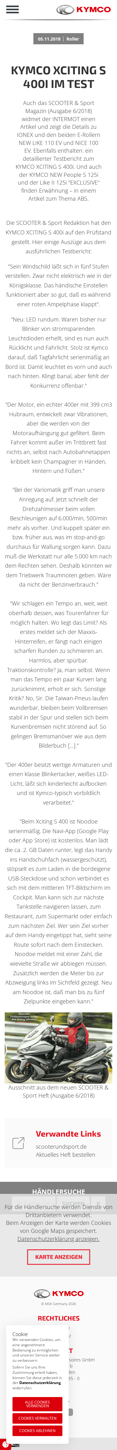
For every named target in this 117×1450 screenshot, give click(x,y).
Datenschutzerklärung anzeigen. (58, 1239)
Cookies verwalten (37, 1418)
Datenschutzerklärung (40, 1382)
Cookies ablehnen (37, 1430)
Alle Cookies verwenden (37, 1404)
